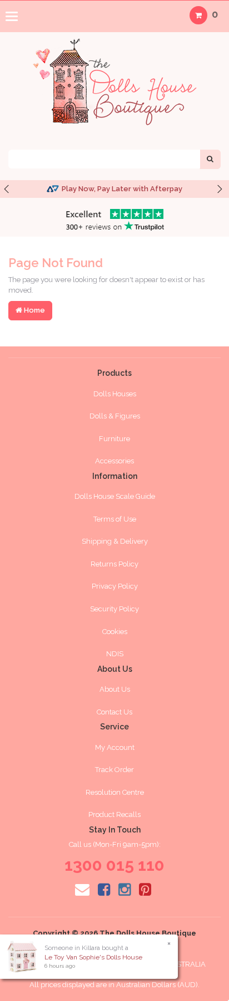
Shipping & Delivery (115, 541)
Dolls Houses (114, 394)
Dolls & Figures (114, 416)
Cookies (114, 631)
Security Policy (114, 609)
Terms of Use (114, 519)
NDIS (114, 654)
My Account (115, 747)
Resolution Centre (115, 792)
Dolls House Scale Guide (114, 496)
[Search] (210, 159)
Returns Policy (114, 564)
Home (33, 310)
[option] (114, 189)
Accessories (114, 461)
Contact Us (114, 712)
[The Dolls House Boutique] (114, 79)
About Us (114, 689)
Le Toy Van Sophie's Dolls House (93, 957)
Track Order (114, 769)
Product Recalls (114, 814)
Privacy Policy (115, 586)
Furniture (114, 439)
